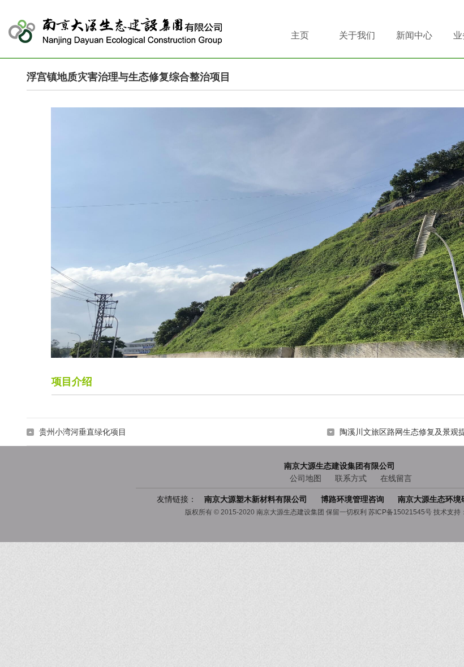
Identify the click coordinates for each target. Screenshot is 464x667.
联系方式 (351, 478)
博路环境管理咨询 (353, 499)
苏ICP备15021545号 (400, 512)
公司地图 (305, 478)
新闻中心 (414, 35)
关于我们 (357, 35)
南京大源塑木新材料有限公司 (257, 499)
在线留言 (396, 478)
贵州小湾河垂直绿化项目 (82, 431)
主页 (300, 35)
